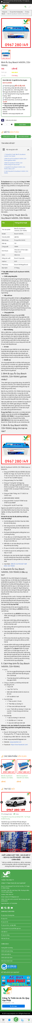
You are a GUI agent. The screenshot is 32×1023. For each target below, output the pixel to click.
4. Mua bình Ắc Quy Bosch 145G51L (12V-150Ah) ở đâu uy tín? (14, 167)
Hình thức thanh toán (6, 961)
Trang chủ (4, 12)
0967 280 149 (9, 894)
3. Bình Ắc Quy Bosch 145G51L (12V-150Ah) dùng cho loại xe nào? (13, 163)
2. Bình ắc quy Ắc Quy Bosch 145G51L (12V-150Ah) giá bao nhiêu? (15, 159)
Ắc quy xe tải (4, 922)
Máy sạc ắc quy (5, 938)
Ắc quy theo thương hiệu (16, 12)
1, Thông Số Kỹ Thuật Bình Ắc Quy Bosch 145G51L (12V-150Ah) (15, 155)
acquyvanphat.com (15, 742)
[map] (29, 1020)
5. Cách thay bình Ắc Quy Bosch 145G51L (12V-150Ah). (16, 172)
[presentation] (1, 136)
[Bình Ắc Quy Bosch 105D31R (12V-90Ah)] (24, 766)
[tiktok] (5, 907)
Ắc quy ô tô (4, 918)
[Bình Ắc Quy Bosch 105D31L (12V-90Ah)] (8, 766)
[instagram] (9, 907)
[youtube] (12, 907)
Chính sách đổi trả (6, 954)
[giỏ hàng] (3, 1020)
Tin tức (17, 814)
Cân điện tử (4, 931)
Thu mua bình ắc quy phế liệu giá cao (11, 928)
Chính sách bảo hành (6, 957)
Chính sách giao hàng (7, 951)
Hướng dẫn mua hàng (7, 947)
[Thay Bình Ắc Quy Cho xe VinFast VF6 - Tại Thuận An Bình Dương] (16, 802)
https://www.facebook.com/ (19, 744)
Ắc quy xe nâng (5, 935)
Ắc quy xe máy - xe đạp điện (8, 925)
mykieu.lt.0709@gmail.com (12, 897)
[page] (2, 907)
